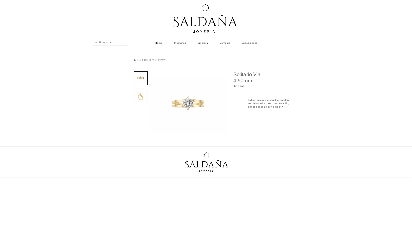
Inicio (137, 59)
